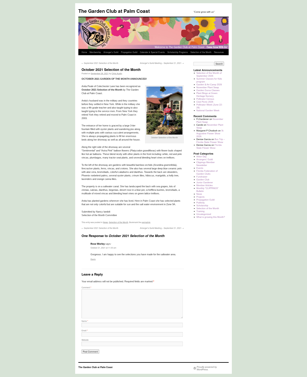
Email (85, 330)
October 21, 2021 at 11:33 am (103, 247)
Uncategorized (203, 214)
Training (200, 211)
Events (199, 168)
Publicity (200, 202)
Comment (86, 287)
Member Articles (204, 185)
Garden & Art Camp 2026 (209, 84)
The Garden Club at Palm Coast (114, 10)
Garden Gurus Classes (208, 90)
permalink (146, 222)
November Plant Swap (207, 87)
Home (84, 52)
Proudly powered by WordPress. (207, 368)
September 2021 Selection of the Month (100, 63)
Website (85, 339)
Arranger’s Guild (110, 52)
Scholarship (202, 205)
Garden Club (202, 179)
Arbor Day (201, 156)
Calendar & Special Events (152, 52)
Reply (93, 259)
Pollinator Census (205, 99)
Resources (219, 52)
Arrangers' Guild (204, 159)
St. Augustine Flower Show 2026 (210, 133)
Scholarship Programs (177, 52)
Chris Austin (117, 73)
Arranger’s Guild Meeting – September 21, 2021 (162, 63)
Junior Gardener (204, 182)
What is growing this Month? (210, 217)
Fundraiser (201, 176)
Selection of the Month (200, 52)
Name (85, 321)
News (105, 222)
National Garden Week (207, 110)
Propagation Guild (129, 52)
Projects (200, 197)
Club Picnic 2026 (204, 101)
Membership (95, 52)
